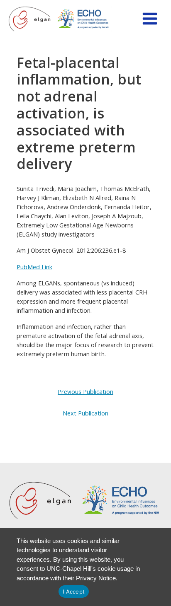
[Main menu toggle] (150, 18)
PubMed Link (34, 267)
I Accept (74, 591)
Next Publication (85, 413)
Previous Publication (85, 391)
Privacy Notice (96, 578)
